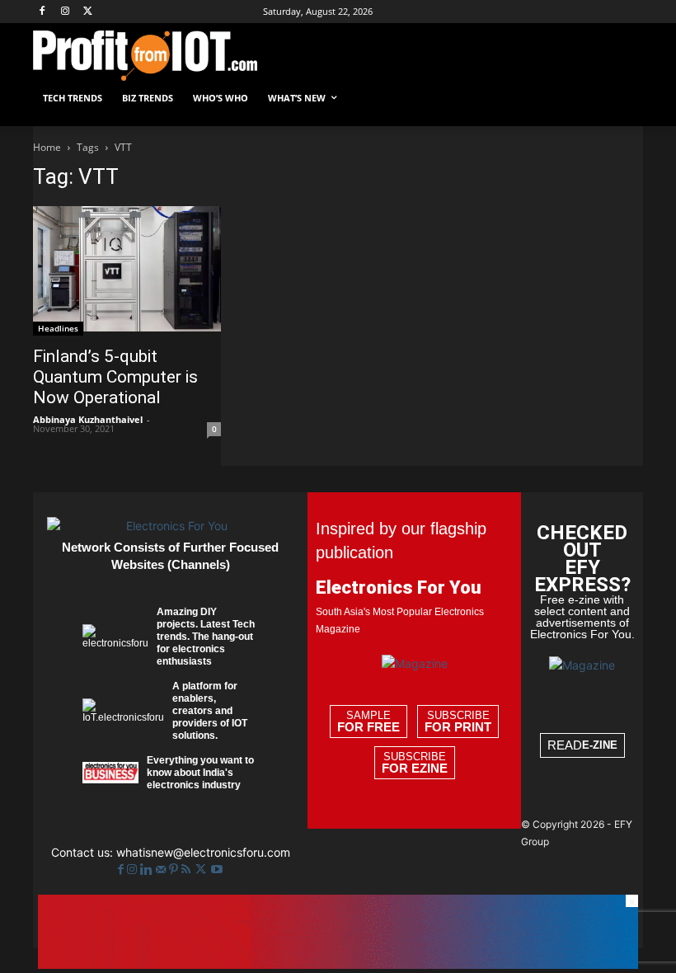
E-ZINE (599, 745)
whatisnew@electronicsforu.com (203, 852)
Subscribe (458, 721)
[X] (88, 11)
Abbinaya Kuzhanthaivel (88, 419)
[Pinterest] (175, 870)
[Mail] (162, 870)
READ (582, 745)
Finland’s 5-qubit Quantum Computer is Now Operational (115, 376)
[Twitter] (202, 870)
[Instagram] (65, 11)
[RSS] (187, 870)
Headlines (58, 328)
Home (47, 147)
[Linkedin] (148, 870)
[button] (623, 98)
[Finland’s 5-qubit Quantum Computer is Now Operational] (127, 271)
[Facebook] (42, 11)
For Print (458, 727)
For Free (368, 727)
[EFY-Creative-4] (338, 964)
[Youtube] (217, 870)
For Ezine (415, 768)
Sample (368, 721)
